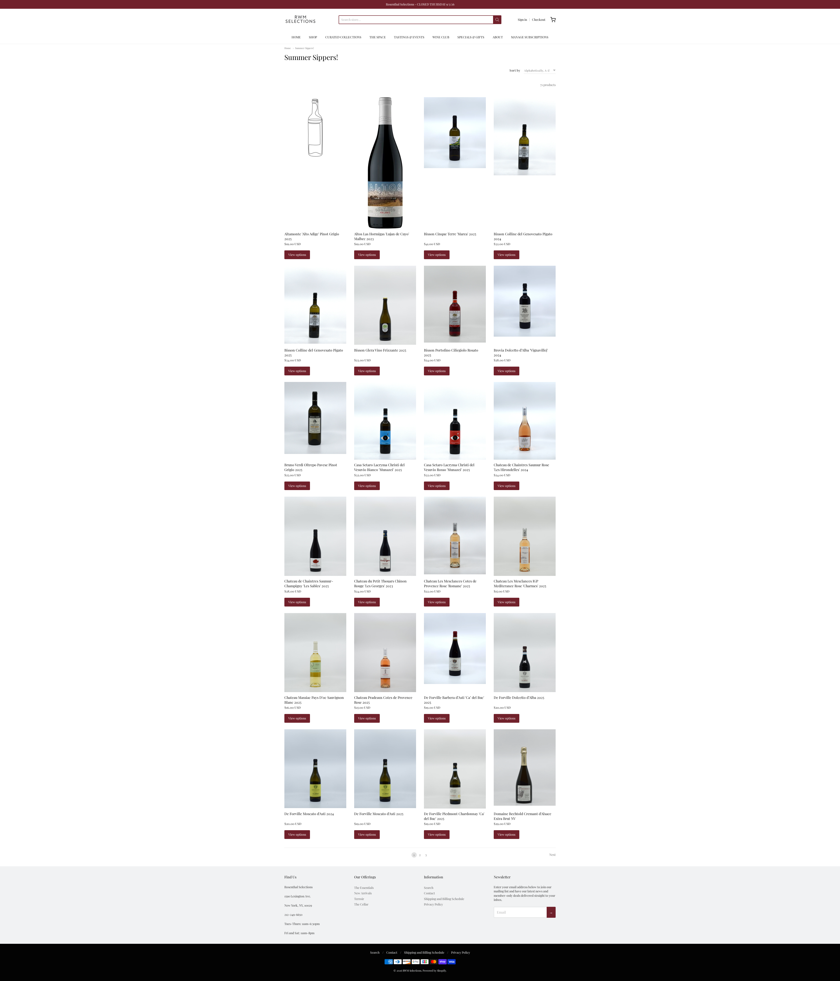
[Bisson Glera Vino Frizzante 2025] (385, 305)
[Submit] (497, 19)
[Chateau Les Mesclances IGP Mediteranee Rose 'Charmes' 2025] (525, 536)
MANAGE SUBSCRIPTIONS (529, 37)
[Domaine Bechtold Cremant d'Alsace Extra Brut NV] (525, 767)
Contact (429, 893)
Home (287, 48)
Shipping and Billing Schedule (444, 899)
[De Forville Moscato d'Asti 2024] (315, 768)
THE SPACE (377, 37)
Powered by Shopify (434, 970)
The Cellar (361, 904)
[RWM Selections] (300, 19)
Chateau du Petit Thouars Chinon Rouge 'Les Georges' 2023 (380, 583)
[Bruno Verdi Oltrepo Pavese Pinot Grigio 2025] (315, 418)
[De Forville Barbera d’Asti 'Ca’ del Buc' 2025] (455, 648)
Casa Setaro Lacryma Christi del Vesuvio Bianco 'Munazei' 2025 (379, 467)
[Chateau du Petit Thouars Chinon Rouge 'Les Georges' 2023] (385, 536)
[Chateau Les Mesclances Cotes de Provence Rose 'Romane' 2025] (455, 535)
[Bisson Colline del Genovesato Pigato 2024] (525, 136)
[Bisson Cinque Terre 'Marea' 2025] (455, 132)
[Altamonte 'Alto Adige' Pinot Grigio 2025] (315, 128)
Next (552, 855)
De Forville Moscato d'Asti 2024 (309, 813)
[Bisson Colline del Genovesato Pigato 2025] (315, 305)
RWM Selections (412, 970)
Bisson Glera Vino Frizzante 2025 (380, 350)
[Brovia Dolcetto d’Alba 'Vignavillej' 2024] (525, 301)
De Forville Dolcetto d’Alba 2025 (519, 697)
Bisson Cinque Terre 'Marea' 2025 (450, 234)
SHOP (313, 37)
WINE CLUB (440, 37)
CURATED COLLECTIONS (343, 37)
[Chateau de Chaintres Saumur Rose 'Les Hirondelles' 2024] (525, 421)
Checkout (538, 20)
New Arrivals (363, 893)
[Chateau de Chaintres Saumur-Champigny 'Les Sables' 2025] (315, 536)
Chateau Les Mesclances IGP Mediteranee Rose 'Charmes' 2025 (520, 583)
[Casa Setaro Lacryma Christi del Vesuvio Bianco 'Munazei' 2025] (385, 421)
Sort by (514, 70)
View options (297, 255)
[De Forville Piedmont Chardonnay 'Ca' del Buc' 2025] (455, 769)
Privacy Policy (433, 904)
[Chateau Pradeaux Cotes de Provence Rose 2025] (385, 652)
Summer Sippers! (304, 48)
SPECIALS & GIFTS (470, 37)
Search (428, 888)
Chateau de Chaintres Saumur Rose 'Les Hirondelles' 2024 (521, 467)
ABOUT (498, 37)
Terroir (359, 899)
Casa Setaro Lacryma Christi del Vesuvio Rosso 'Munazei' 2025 (449, 467)
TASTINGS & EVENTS (409, 37)
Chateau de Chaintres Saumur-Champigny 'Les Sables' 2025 (308, 583)
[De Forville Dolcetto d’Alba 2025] (525, 652)
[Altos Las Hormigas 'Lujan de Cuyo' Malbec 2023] (385, 163)
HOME (296, 37)
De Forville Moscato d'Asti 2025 (378, 813)
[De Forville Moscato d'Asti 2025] (385, 768)
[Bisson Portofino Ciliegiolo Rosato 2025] (455, 304)
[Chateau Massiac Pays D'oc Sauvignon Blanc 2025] (315, 652)
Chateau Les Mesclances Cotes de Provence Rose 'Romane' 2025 (450, 583)
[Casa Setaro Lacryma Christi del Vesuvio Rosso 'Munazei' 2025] (455, 421)
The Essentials (364, 888)
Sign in (522, 20)
